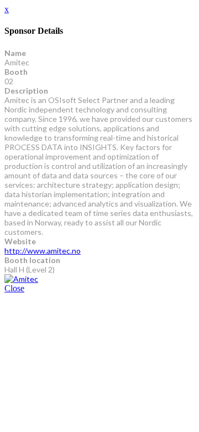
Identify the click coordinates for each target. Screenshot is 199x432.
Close (14, 288)
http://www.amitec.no (42, 250)
